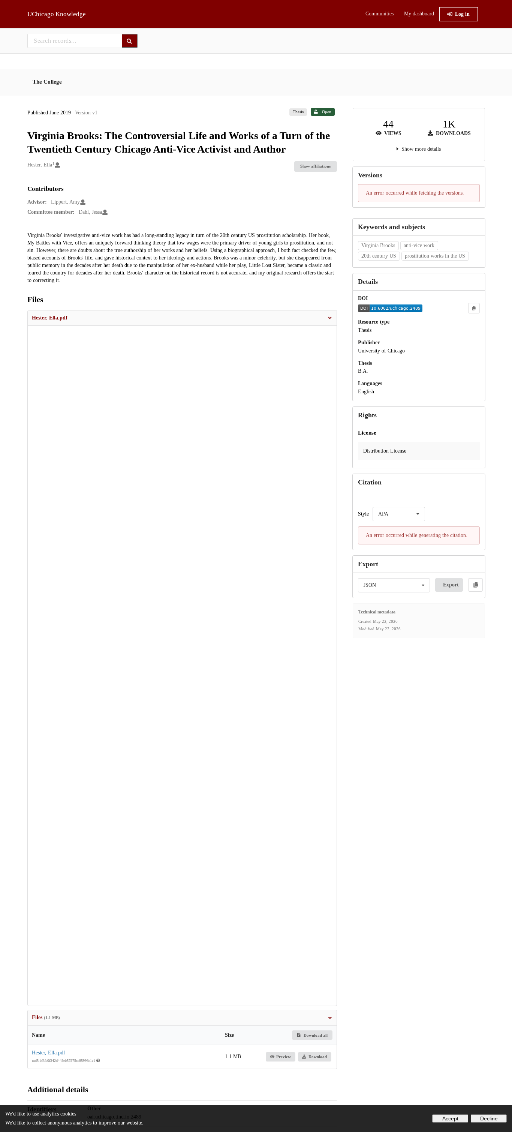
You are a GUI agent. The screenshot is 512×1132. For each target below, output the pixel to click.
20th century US (378, 256)
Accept (450, 1119)
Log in (462, 14)
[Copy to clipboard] (473, 308)
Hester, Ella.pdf (48, 1053)
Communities (379, 13)
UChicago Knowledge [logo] (56, 14)
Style (363, 514)
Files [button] (46, 1017)
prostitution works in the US (435, 256)
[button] (182, 318)
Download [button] (317, 1056)
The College (47, 82)
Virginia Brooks (378, 245)
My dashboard (419, 13)
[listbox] (399, 514)
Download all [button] (315, 1035)
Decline (489, 1119)
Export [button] (451, 585)
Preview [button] (283, 1056)
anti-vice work (419, 245)
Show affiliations (315, 166)
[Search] (130, 41)
